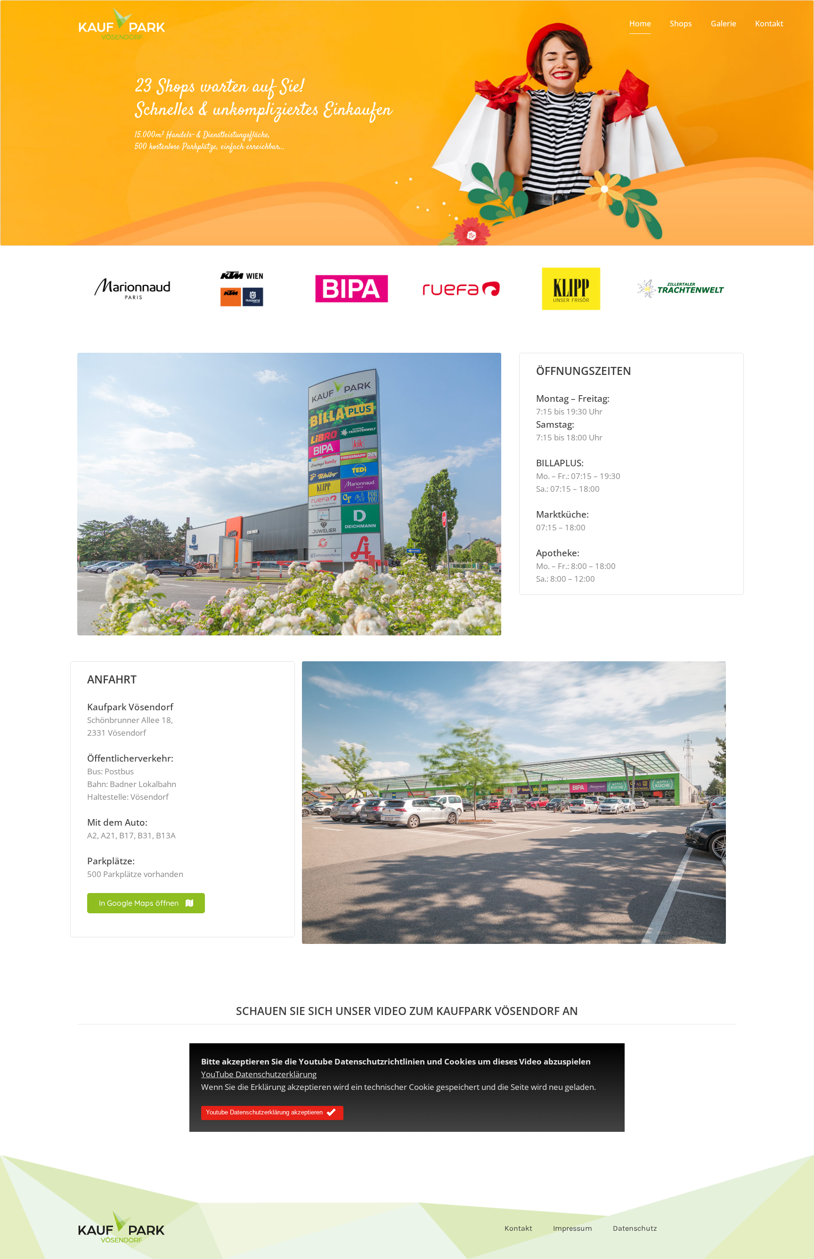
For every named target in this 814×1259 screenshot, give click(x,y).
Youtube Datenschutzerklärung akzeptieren (264, 1112)
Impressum (572, 1228)
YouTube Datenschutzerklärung (259, 1074)
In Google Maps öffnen (139, 903)
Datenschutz (635, 1228)
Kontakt (518, 1228)
